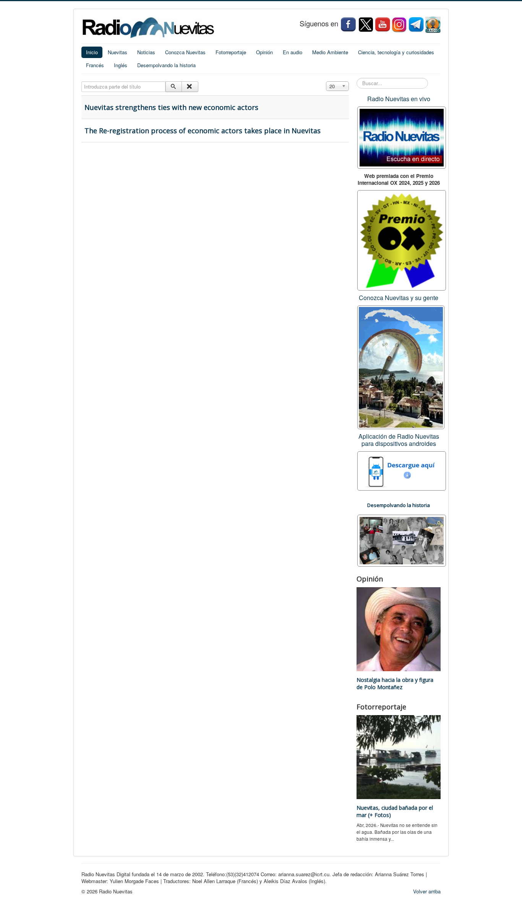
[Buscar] (173, 86)
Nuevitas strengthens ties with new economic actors (171, 107)
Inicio (92, 52)
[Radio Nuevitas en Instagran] (399, 24)
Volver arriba (427, 891)
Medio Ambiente (330, 52)
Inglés (120, 65)
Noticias (146, 52)
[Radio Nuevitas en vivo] (433, 24)
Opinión (264, 52)
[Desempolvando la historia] (402, 539)
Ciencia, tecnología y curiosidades (396, 52)
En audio (292, 52)
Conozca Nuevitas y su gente (398, 297)
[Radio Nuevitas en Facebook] (348, 24)
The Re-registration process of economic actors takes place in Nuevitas (202, 130)
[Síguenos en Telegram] (417, 24)
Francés (95, 65)
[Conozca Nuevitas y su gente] (401, 366)
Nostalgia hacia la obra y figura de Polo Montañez (395, 683)
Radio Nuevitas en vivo (398, 98)
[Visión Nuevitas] (382, 24)
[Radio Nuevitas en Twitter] (365, 24)
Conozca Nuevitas (185, 52)
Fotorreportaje (231, 52)
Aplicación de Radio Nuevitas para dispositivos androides (398, 440)
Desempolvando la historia (166, 65)
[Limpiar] (190, 86)
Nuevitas (117, 52)
